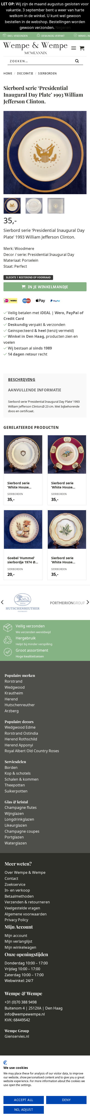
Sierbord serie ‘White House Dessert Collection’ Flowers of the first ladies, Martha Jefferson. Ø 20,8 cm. (66, 560)
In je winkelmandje (48, 286)
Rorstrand (13, 681)
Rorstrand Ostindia (21, 733)
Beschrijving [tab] (21, 379)
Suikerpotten (16, 791)
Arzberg (12, 710)
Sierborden (47, 73)
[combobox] (45, 61)
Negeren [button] (63, 27)
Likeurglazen (16, 825)
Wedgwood (15, 687)
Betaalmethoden (19, 896)
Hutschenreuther (20, 704)
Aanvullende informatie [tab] (34, 390)
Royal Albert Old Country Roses (32, 750)
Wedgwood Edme (20, 727)
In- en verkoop (17, 890)
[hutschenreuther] (22, 602)
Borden (11, 767)
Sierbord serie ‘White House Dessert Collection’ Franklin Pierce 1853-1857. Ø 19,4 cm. (22, 485)
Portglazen (14, 837)
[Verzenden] (77, 61)
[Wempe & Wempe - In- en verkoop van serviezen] (35, 48)
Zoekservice (15, 884)
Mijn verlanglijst (18, 941)
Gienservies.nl (17, 1036)
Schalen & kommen (22, 779)
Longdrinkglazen (19, 819)
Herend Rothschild (21, 739)
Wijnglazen (14, 813)
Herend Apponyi (19, 745)
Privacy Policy (16, 919)
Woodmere (24, 248)
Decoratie (25, 73)
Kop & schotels (18, 773)
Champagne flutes (21, 807)
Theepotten (15, 785)
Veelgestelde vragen (22, 908)
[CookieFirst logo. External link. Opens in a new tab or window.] (5, 1063)
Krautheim (14, 693)
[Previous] (11, 152)
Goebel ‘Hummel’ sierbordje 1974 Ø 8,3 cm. (21, 560)
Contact (11, 878)
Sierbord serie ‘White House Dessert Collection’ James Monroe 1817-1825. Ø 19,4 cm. (66, 485)
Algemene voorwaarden (26, 914)
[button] (73, 48)
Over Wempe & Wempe (25, 872)
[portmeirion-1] (67, 603)
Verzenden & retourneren (27, 902)
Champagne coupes (22, 831)
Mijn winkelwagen (20, 947)
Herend (11, 699)
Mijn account (16, 935)
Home (7, 73)
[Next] (79, 152)
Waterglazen (16, 843)
